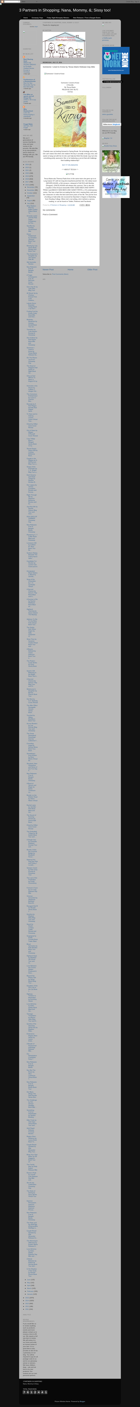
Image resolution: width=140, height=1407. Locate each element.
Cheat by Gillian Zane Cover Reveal (32, 425)
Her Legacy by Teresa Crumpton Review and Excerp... (32, 488)
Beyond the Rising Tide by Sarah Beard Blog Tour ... (31, 979)
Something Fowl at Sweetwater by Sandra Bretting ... (31, 1113)
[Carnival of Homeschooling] (111, 172)
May (29, 1282)
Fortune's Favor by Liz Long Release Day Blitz (32, 890)
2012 (27, 1306)
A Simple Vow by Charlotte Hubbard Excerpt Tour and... (32, 843)
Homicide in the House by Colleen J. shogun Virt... (32, 388)
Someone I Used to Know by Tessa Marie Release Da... (32, 351)
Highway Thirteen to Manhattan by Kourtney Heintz (32, 997)
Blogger (82, 1401)
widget (36, 26)
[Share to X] (85, 205)
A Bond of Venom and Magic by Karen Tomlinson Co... (31, 788)
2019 (27, 176)
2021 (27, 170)
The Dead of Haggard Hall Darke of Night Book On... (32, 369)
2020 (27, 173)
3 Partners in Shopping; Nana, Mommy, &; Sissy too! (65, 10)
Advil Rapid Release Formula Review (30, 1130)
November (31, 190)
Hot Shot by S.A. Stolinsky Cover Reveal (32, 700)
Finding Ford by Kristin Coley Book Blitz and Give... (32, 314)
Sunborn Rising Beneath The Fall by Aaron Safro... (32, 555)
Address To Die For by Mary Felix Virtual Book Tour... (32, 621)
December (31, 187)
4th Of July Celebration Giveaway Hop (31, 1185)
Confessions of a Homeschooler (30, 80)
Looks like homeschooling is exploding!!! (29, 114)
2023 (27, 167)
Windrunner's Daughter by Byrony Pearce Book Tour (32, 692)
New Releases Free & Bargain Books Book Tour (32, 1085)
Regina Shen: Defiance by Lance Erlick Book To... (32, 1139)
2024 (27, 164)
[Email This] (81, 205)
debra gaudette (107, 114)
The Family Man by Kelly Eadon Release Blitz (32, 1167)
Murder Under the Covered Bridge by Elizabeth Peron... (32, 853)
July (28, 203)
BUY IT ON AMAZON (70, 165)
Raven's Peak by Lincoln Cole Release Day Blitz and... (32, 1176)
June (29, 1280)
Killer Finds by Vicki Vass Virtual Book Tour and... (32, 1122)
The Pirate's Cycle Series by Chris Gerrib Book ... (32, 664)
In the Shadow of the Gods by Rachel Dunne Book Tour (32, 1272)
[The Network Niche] (116, 74)
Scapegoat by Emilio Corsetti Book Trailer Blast (32, 938)
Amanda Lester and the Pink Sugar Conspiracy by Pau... (32, 219)
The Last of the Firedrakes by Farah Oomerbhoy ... (32, 881)
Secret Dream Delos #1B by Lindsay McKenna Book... (32, 452)
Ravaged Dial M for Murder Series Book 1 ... (32, 908)
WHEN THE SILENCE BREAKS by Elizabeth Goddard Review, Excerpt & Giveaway (30, 67)
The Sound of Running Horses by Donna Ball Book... (31, 818)
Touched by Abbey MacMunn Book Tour (31, 718)
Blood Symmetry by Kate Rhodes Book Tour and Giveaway (32, 948)
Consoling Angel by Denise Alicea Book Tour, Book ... (32, 747)
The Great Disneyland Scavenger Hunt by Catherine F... (32, 737)
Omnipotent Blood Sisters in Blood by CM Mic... (32, 573)
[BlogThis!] (83, 205)
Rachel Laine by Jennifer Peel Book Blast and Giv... (31, 808)
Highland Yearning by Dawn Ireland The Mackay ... (32, 612)
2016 (27, 185)
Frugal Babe (28, 124)
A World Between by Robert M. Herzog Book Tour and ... (32, 1262)
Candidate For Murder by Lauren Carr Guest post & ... (32, 564)
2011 (27, 1309)
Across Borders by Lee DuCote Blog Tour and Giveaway (32, 727)
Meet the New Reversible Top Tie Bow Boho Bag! (29, 84)
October (30, 193)
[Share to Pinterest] (89, 205)
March (29, 1288)
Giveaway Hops (37, 18)
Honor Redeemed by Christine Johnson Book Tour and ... (32, 238)
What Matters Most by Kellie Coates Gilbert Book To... (32, 209)
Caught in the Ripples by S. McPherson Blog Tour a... (32, 461)
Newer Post (48, 269)
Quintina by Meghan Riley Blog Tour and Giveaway (31, 917)
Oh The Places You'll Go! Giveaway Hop (32, 360)
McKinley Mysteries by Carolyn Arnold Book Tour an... (32, 323)
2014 (27, 1300)
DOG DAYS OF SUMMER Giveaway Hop (32, 519)
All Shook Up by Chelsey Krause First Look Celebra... (32, 296)
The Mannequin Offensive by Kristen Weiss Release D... (32, 1243)
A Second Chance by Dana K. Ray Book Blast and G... (32, 593)
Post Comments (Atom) (60, 274)
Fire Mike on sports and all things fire (29, 96)
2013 (27, 1303)
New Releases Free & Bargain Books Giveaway (32, 528)
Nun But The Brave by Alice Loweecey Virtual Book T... (32, 1074)
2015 (27, 1298)
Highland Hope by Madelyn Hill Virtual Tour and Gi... (32, 959)
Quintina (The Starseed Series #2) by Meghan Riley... (32, 1027)
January (30, 1294)
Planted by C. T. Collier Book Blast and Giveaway (32, 537)
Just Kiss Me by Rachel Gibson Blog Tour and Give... (32, 510)
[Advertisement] (59, 294)
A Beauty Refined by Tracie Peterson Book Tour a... (31, 653)
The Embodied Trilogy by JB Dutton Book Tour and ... (32, 834)
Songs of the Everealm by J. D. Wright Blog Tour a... (32, 469)
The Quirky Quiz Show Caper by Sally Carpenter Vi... (31, 632)
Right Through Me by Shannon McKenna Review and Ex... (32, 499)
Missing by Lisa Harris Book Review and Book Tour (32, 248)
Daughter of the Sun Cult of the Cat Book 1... (32, 988)
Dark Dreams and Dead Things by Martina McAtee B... (31, 478)
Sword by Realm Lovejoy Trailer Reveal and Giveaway (31, 928)
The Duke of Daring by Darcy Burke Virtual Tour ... (32, 1194)
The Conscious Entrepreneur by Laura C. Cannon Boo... (32, 397)
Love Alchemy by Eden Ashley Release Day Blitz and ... (32, 1252)
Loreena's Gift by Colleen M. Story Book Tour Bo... (31, 546)
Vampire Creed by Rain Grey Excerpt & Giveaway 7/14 (32, 871)
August (29, 200)
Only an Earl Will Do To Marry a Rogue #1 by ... (32, 379)
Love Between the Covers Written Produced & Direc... (32, 969)
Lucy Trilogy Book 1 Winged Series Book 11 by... (32, 442)
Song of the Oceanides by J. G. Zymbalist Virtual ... (31, 583)
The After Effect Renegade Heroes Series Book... (32, 709)
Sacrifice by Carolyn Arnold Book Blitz (32, 228)
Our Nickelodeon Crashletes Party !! (32, 1056)
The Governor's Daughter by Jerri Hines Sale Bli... (32, 256)
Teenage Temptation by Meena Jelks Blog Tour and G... (32, 1017)
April (29, 1285)
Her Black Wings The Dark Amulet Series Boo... (32, 1094)
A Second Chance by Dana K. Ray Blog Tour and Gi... (32, 682)
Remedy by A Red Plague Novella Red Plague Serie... (32, 407)
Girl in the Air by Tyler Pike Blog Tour (32, 288)
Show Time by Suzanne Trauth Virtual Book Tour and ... (32, 642)
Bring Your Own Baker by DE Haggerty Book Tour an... (32, 1158)
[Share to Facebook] (87, 205)
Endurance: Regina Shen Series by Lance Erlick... (32, 1037)
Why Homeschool (28, 110)
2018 (27, 179)
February (30, 1291)
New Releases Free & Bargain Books (32, 269)
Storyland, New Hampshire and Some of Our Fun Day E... (32, 767)
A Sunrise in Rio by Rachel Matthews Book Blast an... (32, 602)
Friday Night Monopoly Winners (58, 18)
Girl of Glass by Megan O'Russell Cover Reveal (32, 433)
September (31, 196)
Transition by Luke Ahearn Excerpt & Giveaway (32, 332)
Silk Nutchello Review (31, 263)
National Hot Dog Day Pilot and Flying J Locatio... (32, 862)
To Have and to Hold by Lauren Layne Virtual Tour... (32, 417)
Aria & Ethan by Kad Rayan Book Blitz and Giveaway (32, 341)
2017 (27, 182)
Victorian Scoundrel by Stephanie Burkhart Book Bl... (32, 899)
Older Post (92, 269)
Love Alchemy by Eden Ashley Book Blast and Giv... (32, 1007)
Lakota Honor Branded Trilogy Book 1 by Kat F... (32, 305)
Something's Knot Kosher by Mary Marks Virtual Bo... (32, 757)
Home (25, 18)
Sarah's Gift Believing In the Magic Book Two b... (32, 673)
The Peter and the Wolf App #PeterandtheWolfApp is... (32, 1225)
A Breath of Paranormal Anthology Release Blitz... (31, 1047)
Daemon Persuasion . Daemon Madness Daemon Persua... (32, 1205)
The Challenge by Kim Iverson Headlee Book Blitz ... (32, 1103)
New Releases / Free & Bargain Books (87, 18)
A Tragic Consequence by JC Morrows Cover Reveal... (32, 279)
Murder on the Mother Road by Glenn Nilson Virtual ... (32, 798)
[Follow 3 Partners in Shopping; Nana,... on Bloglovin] (111, 125)
